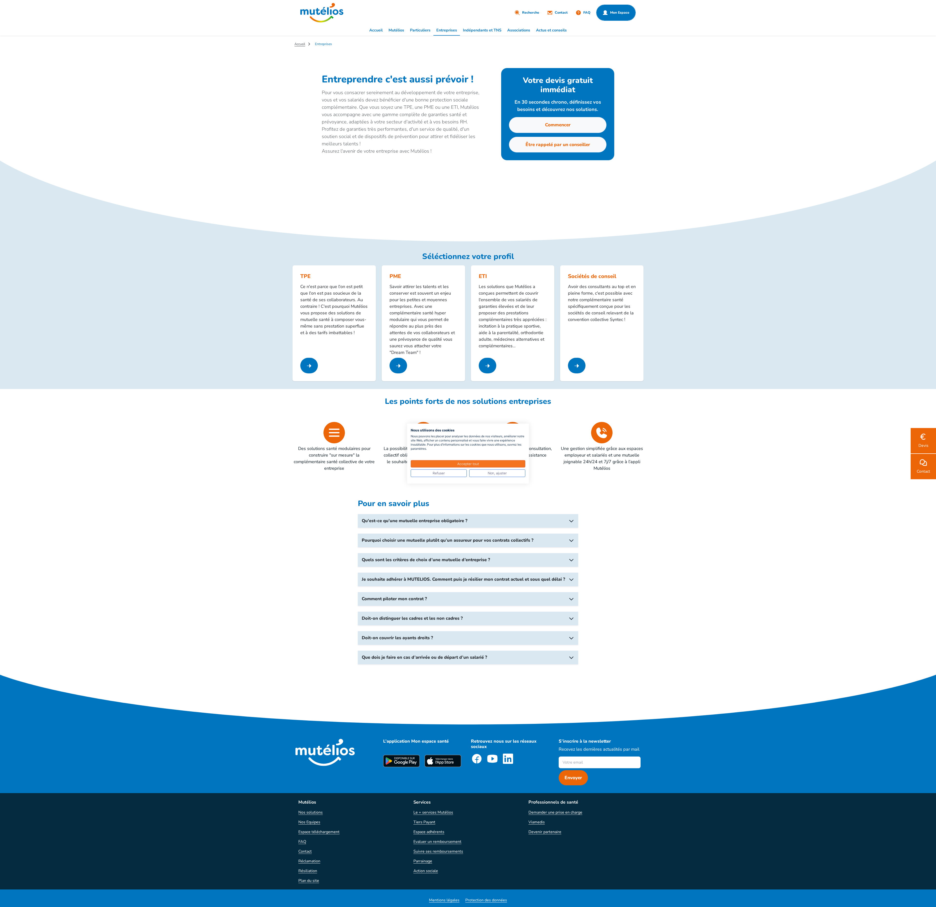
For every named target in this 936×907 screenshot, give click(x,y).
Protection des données (486, 900)
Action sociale (425, 871)
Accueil (376, 30)
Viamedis (536, 822)
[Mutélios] (321, 12)
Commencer (558, 125)
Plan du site (308, 880)
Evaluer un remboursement (437, 841)
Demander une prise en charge (555, 812)
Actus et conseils (551, 30)
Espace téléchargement (319, 832)
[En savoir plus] (309, 365)
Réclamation (309, 861)
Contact (305, 851)
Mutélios (396, 30)
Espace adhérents (428, 832)
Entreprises (446, 30)
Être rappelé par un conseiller (558, 144)
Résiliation (307, 871)
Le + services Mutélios (433, 812)
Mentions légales (444, 900)
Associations (518, 30)
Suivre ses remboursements (438, 851)
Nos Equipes (309, 822)
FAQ (302, 841)
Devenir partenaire (544, 832)
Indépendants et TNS (482, 30)
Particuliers (420, 30)
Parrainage (422, 861)
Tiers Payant (424, 822)
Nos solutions (310, 812)
